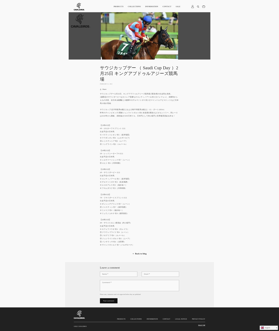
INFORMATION (152, 319)
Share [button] (104, 89)
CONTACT (166, 319)
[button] (198, 6)
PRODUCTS (121, 319)
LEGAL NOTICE (181, 319)
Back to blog (140, 254)
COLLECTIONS (136, 319)
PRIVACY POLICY (198, 319)
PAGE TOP (201, 325)
